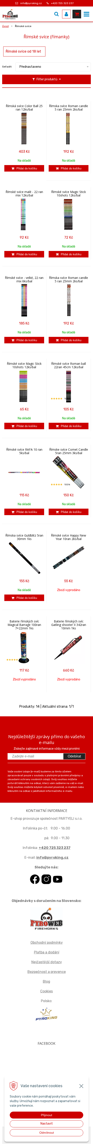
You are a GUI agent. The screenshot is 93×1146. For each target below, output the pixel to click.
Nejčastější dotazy (46, 962)
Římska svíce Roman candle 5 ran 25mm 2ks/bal (68, 107)
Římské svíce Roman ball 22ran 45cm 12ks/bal (68, 365)
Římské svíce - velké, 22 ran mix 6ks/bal (24, 279)
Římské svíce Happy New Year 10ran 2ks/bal (68, 537)
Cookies (46, 991)
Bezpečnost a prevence (46, 972)
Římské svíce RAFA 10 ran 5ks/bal (24, 451)
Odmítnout (46, 1132)
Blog (46, 981)
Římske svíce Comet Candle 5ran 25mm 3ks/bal (68, 451)
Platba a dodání (46, 952)
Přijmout (46, 1115)
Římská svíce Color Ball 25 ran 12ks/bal (24, 107)
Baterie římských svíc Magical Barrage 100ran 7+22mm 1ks (24, 625)
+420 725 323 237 (62, 3)
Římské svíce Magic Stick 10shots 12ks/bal (68, 193)
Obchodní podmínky (46, 942)
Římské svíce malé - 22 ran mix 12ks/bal (24, 193)
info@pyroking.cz (31, 3)
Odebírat (74, 756)
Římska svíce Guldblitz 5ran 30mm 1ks (24, 537)
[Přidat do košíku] (24, 168)
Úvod (5, 26)
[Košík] (76, 14)
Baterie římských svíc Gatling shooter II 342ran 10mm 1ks (68, 625)
